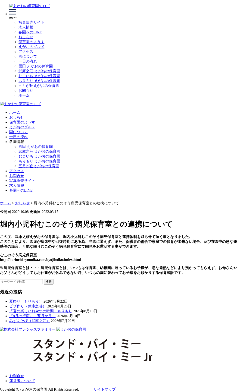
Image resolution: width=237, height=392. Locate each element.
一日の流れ (28, 61)
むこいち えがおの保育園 (39, 76)
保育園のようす (31, 42)
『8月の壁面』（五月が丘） (32, 316)
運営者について (22, 381)
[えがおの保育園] (29, 6)
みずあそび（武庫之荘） (29, 321)
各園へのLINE (30, 32)
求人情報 (26, 27)
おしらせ (26, 37)
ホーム (24, 95)
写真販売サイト (31, 22)
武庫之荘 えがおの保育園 (39, 71)
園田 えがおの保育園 (36, 66)
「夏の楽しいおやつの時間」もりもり (40, 311)
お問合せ (26, 90)
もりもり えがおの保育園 (39, 81)
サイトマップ (105, 389)
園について (28, 56)
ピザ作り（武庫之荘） (27, 306)
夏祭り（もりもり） (26, 301)
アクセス (26, 52)
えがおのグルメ (31, 47)
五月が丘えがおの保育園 (39, 86)
